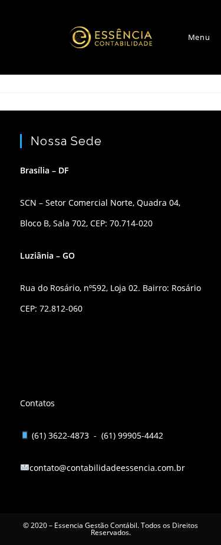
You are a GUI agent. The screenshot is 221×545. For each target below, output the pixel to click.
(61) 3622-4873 (61, 435)
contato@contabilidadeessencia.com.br (107, 467)
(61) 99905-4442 (132, 435)
